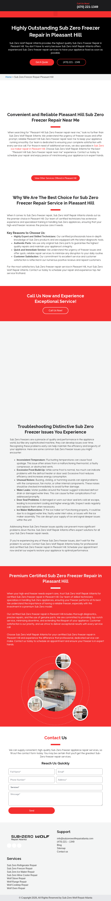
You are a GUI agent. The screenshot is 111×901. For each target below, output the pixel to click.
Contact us (62, 851)
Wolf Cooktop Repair (17, 885)
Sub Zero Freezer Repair (20, 868)
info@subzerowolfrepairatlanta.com (75, 838)
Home (8, 77)
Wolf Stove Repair (16, 878)
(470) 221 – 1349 (65, 841)
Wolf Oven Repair (16, 888)
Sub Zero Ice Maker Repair (21, 872)
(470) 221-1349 (87, 7)
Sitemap (61, 848)
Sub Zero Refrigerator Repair (22, 865)
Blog (59, 845)
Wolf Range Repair (17, 881)
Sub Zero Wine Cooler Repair (22, 875)
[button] (55, 13)
